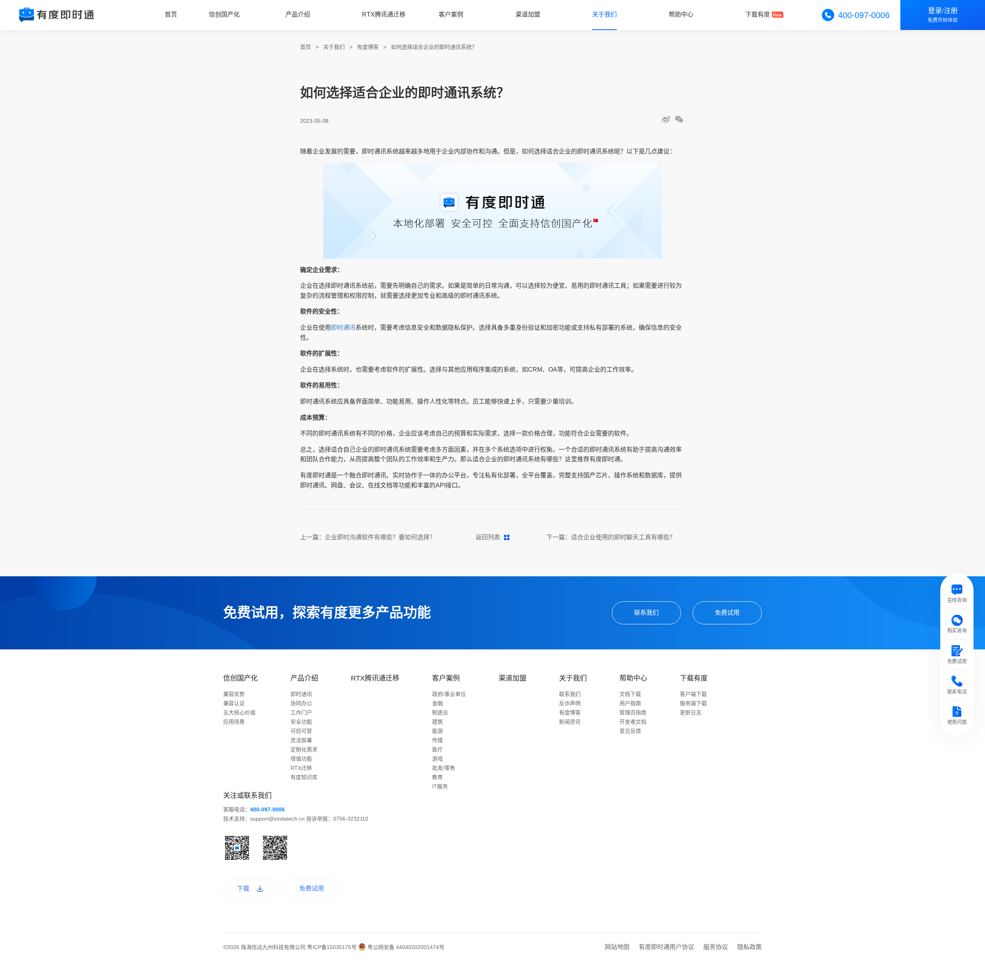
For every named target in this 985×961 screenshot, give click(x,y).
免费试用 (727, 612)
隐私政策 (749, 947)
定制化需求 (303, 749)
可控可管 (301, 731)
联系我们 (646, 612)
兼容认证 (234, 703)
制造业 (440, 712)
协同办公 (301, 703)
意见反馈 (630, 731)
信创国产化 (224, 14)
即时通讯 (343, 327)
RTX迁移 (301, 768)
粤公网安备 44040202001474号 (405, 947)
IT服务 (440, 786)
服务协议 (715, 947)
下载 (243, 888)
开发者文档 (632, 722)
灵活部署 (301, 740)
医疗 (437, 749)
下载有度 (757, 14)
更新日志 (690, 712)
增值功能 (301, 759)
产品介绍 (297, 14)
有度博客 (368, 47)
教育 (437, 777)
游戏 (437, 759)
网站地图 (617, 947)
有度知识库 (303, 777)
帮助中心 (681, 14)
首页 (171, 14)
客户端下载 (693, 694)
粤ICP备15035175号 (332, 947)
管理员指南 (632, 712)
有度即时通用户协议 (666, 947)
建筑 (437, 722)
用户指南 (630, 703)
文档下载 (630, 694)
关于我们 (604, 14)
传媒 (437, 740)
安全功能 (301, 722)
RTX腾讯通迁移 (384, 14)
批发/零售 (443, 768)
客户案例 (451, 14)
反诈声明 (570, 703)
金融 (437, 703)
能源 (437, 731)
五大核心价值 (239, 712)
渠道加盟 (528, 14)
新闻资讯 (570, 722)
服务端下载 (693, 703)
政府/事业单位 (449, 694)
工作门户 (301, 712)
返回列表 (488, 537)
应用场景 (234, 722)
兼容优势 (234, 694)
